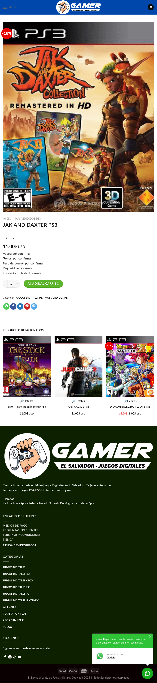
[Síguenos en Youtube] (19, 657)
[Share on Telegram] (34, 306)
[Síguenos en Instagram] (9, 657)
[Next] (154, 381)
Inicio (7, 219)
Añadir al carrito (43, 283)
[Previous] (3, 381)
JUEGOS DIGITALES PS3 (30, 298)
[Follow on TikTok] (14, 657)
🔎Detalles (26, 401)
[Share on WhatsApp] (6, 306)
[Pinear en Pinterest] (27, 306)
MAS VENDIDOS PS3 (28, 219)
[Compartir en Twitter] (20, 306)
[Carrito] (151, 7)
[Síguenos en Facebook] (5, 657)
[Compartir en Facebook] (13, 306)
